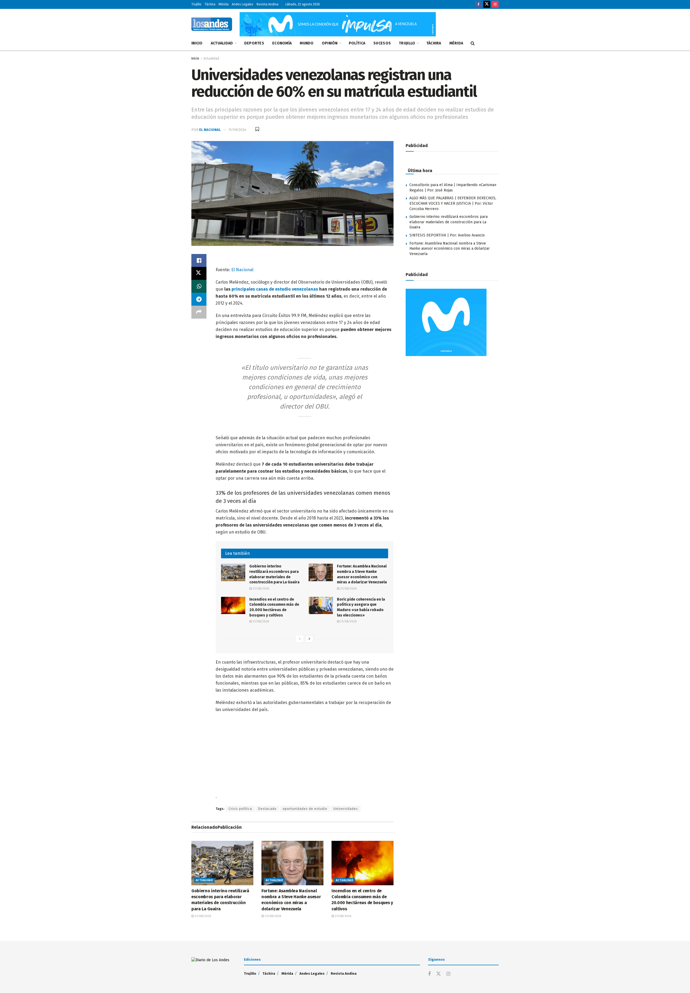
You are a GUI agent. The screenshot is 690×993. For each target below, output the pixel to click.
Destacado (267, 809)
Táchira (210, 4)
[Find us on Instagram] (495, 4)
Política (357, 43)
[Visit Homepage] (211, 24)
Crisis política (240, 809)
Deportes (254, 43)
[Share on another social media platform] (198, 312)
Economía (282, 43)
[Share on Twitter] (198, 273)
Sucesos (382, 43)
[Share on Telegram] (198, 299)
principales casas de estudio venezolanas (275, 289)
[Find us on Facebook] (478, 4)
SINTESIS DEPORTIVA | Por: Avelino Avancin (447, 235)
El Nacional (210, 130)
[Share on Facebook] (198, 260)
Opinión (330, 43)
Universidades (345, 809)
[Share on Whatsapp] (198, 286)
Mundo (306, 43)
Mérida (224, 4)
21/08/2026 (260, 588)
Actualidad (222, 43)
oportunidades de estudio (305, 809)
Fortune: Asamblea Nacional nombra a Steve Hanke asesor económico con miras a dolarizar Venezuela (449, 248)
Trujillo (196, 4)
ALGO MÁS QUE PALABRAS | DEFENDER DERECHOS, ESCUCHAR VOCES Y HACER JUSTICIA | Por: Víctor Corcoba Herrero (452, 203)
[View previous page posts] (300, 639)
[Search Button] (473, 43)
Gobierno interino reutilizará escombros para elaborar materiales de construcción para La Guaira (448, 221)
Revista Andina (267, 4)
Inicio (197, 43)
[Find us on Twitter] (486, 4)
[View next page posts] (309, 639)
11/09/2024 (237, 130)
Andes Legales (242, 4)
